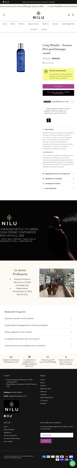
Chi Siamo (33, 29)
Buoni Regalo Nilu (68, 24)
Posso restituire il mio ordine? (18, 332)
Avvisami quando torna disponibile (58, 93)
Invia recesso (8, 441)
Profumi (21, 24)
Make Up (45, 24)
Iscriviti (46, 441)
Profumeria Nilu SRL (13, 456)
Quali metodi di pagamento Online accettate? (26, 325)
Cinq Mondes (49, 63)
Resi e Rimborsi (9, 429)
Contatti (44, 29)
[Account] (68, 15)
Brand (13, 24)
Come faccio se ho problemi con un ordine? (25, 346)
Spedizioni (7, 432)
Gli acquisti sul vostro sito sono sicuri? (22, 339)
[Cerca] (4, 15)
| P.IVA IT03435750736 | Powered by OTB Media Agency (18, 456)
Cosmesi (55, 24)
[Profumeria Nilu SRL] (38, 15)
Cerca (6, 426)
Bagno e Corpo (33, 24)
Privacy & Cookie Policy (12, 438)
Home (5, 24)
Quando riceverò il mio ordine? (19, 318)
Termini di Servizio (10, 435)
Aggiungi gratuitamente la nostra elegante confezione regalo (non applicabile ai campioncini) (57, 111)
